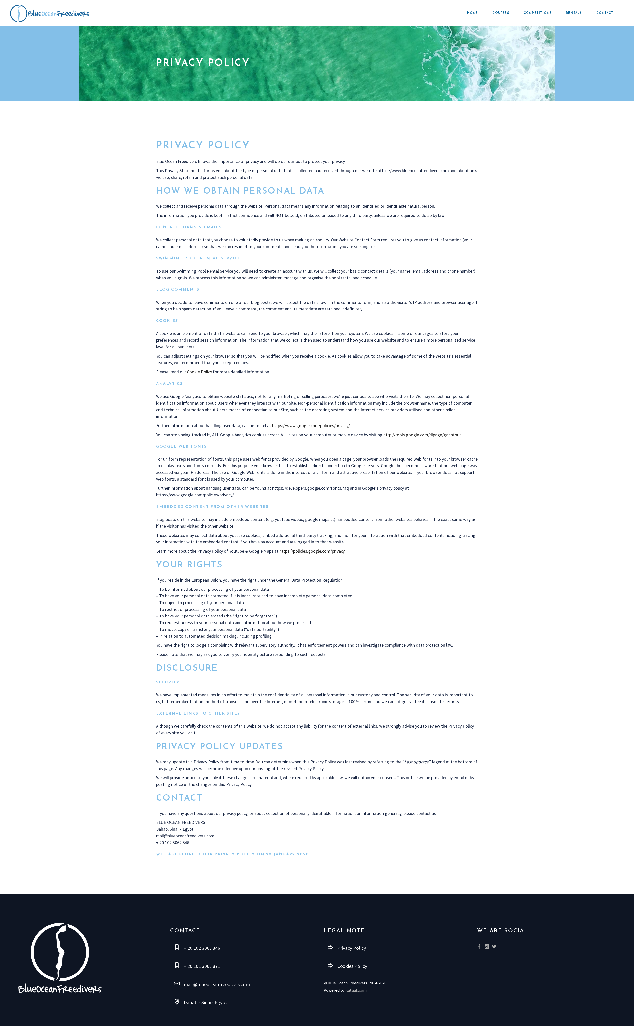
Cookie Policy (199, 372)
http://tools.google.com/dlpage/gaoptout (422, 434)
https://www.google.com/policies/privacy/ (311, 425)
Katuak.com (356, 990)
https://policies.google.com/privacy (311, 551)
